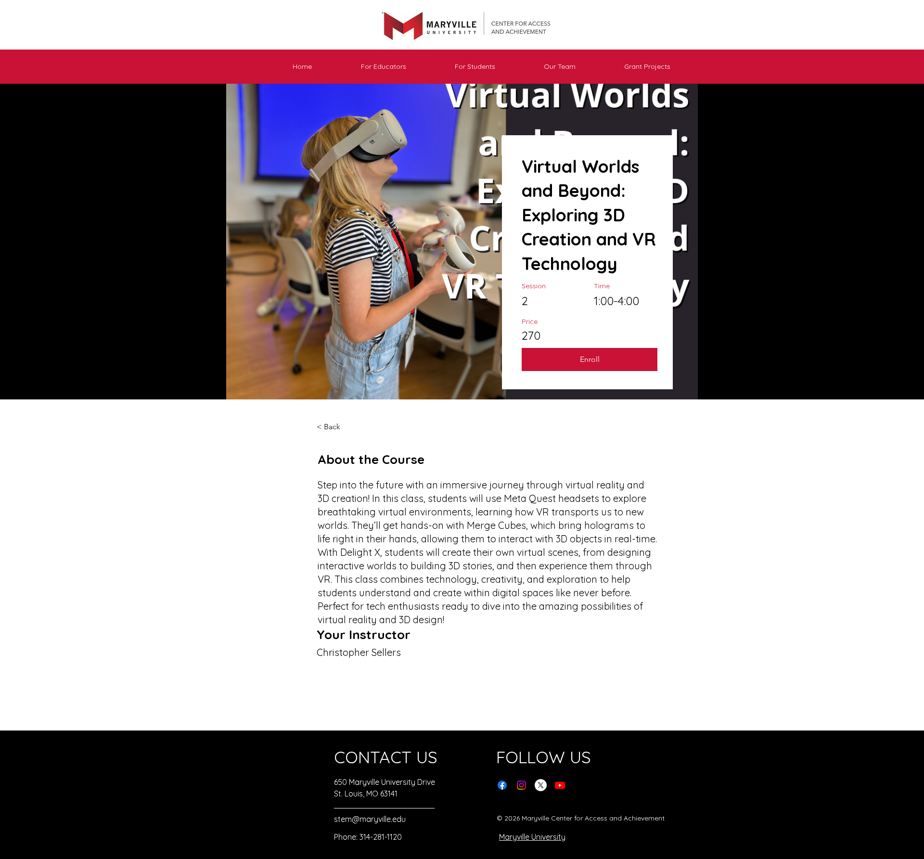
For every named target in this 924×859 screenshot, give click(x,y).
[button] (366, 66)
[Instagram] (521, 785)
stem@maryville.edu (370, 819)
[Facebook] (502, 785)
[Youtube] (560, 785)
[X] (541, 785)
